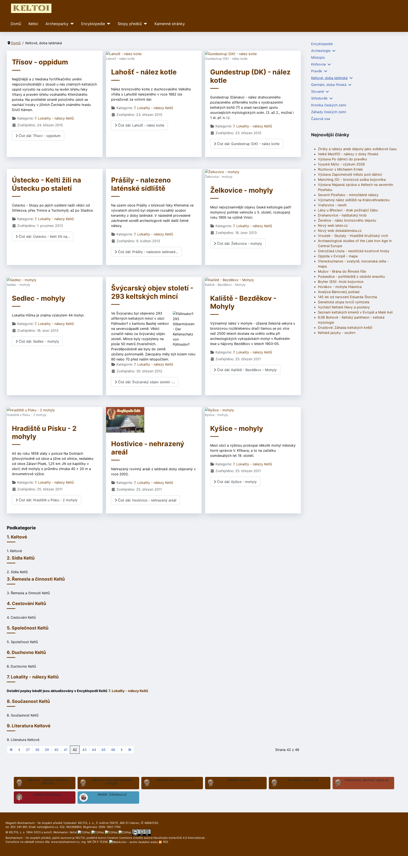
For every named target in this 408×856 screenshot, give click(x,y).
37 (28, 750)
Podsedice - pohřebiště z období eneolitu (351, 276)
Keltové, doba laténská (329, 78)
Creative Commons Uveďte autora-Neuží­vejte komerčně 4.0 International (156, 837)
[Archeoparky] (71, 24)
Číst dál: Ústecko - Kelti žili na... (44, 236)
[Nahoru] (401, 848)
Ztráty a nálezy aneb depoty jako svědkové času (357, 149)
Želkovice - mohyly (241, 190)
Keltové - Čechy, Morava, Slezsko (48, 781)
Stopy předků (130, 23)
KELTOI (80, 837)
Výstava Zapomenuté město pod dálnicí (350, 174)
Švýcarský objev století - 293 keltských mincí (152, 292)
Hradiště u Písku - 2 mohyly (44, 432)
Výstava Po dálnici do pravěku (342, 159)
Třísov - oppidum (40, 62)
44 (94, 750)
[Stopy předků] (144, 24)
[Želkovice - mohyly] (222, 171)
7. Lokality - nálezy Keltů (54, 118)
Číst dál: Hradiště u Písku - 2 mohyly (48, 500)
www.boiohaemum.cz (65, 841)
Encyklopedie (93, 23)
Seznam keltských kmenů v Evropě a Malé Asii (355, 312)
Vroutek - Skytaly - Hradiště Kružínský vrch (353, 236)
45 (103, 750)
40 (56, 750)
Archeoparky (56, 23)
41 (65, 750)
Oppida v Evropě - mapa (338, 256)
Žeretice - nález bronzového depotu (347, 220)
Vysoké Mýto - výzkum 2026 (341, 164)
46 (113, 750)
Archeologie (320, 50)
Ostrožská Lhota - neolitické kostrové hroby (353, 251)
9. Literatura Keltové (28, 725)
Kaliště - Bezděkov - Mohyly (243, 302)
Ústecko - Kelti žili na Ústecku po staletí (46, 184)
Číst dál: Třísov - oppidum (39, 136)
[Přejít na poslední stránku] (129, 750)
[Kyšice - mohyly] (219, 409)
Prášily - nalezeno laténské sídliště (141, 184)
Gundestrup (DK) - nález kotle (250, 76)
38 (37, 750)
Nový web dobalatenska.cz (340, 230)
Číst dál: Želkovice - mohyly (239, 243)
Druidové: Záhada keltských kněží (345, 327)
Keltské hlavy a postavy (175, 780)
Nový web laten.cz (333, 225)
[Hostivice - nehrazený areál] (125, 419)
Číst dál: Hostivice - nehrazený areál (146, 500)
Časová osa (320, 119)
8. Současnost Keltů (28, 701)
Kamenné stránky (169, 23)
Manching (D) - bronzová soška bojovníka (352, 179)
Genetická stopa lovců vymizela (343, 302)
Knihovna (318, 64)
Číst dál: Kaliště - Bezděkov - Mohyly (246, 370)
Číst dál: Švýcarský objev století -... (146, 382)
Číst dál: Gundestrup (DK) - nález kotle (247, 144)
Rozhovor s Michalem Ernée (340, 169)
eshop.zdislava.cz (47, 794)
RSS (165, 841)
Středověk (319, 98)
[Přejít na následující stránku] (121, 750)
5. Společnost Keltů (27, 628)
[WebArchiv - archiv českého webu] (134, 841)
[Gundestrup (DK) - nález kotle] (231, 53)
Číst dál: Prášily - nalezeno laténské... (147, 252)
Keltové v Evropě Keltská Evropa (112, 781)
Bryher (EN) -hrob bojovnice (340, 281)
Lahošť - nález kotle (144, 72)
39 (47, 750)
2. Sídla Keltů (21, 558)
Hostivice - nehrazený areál (147, 448)
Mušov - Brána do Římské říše (342, 271)
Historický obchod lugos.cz (367, 780)
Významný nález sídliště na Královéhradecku (354, 200)
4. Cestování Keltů (26, 603)
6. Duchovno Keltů (26, 652)
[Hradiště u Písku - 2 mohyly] (31, 409)
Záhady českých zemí (328, 112)
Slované (317, 91)
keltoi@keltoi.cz (47, 827)
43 (84, 750)
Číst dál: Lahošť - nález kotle (140, 125)
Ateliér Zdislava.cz (112, 794)
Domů (16, 23)
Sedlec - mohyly (38, 298)
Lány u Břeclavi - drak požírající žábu (348, 210)
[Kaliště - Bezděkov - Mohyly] (229, 279)
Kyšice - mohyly (236, 428)
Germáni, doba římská (328, 85)
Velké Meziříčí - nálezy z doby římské (348, 154)
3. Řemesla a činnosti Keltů (36, 579)
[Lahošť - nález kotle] (124, 53)
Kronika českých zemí (328, 105)
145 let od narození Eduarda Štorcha (347, 297)
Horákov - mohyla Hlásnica (340, 287)
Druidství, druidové (303, 780)
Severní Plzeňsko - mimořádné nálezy (348, 195)
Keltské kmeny (239, 780)
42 (75, 750)
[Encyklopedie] (107, 24)
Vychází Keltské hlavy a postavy (344, 307)
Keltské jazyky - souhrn (336, 332)
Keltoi (33, 23)
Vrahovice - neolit (332, 205)
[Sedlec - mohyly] (21, 279)
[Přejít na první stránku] (11, 750)
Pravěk (316, 71)
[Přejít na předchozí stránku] (19, 750)
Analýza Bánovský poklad (338, 292)
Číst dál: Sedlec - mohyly (38, 341)
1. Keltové (17, 537)
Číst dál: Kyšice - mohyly (236, 482)
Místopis (318, 57)
